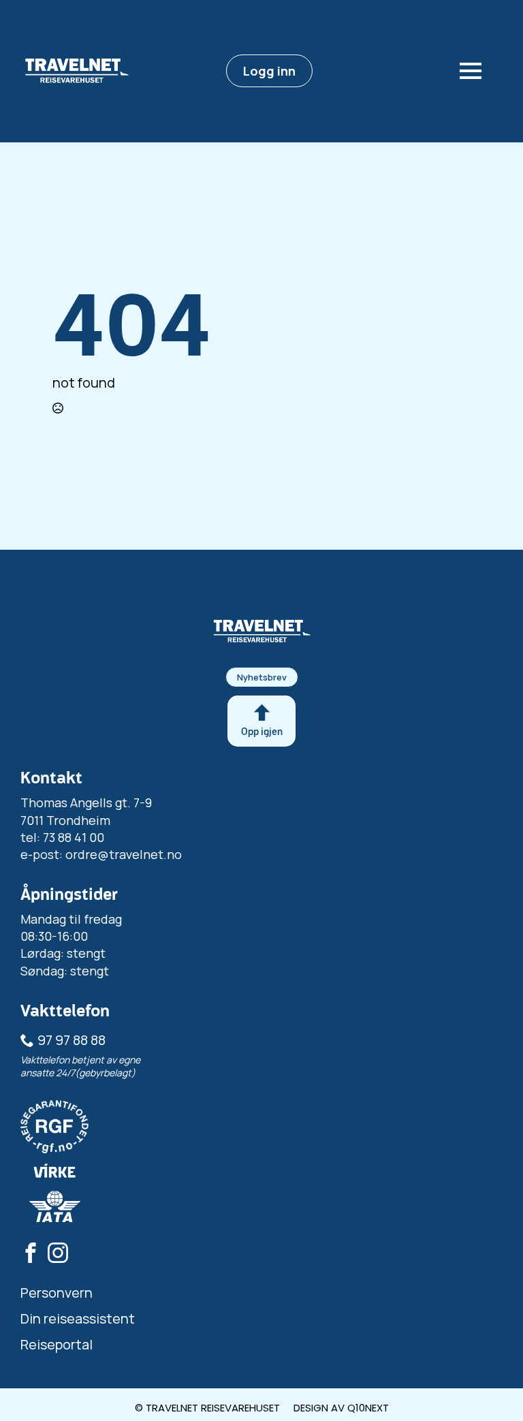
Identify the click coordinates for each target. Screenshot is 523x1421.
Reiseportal (56, 1344)
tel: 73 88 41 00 (62, 837)
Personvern (56, 1292)
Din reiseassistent (77, 1318)
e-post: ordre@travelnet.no (101, 854)
